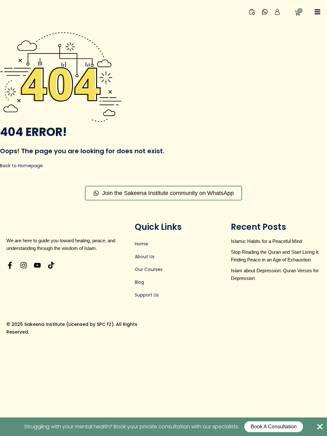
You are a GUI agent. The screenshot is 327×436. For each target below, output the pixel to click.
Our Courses (149, 269)
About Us (145, 256)
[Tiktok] (51, 265)
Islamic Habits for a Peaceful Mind (266, 241)
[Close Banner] (320, 427)
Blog (139, 282)
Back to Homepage (21, 165)
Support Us (147, 295)
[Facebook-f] (9, 265)
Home (141, 244)
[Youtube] (37, 265)
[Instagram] (23, 265)
